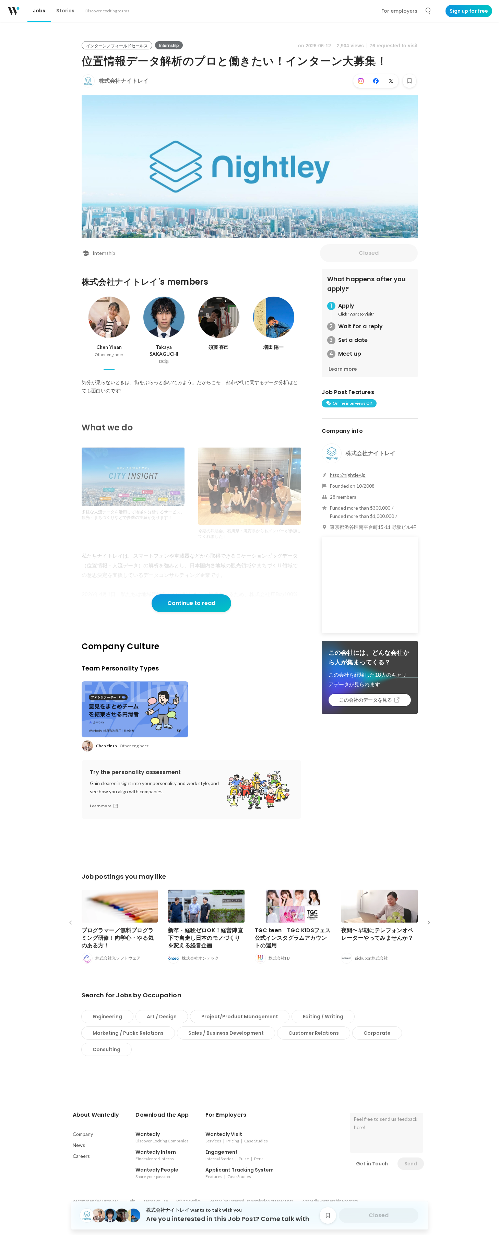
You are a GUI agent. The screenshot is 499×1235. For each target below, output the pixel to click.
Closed (369, 253)
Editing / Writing (323, 1016)
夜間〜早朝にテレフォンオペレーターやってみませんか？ (377, 934)
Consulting (106, 1049)
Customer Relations (313, 1033)
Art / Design (162, 1016)
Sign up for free (469, 11)
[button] (96, 1115)
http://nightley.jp (348, 475)
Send (410, 1163)
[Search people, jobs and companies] (428, 11)
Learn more (343, 369)
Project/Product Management (239, 1016)
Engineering (107, 1016)
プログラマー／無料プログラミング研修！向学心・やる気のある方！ (118, 937)
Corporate (377, 1033)
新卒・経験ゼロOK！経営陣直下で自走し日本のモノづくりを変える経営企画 (205, 937)
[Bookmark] (409, 81)
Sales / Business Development (226, 1033)
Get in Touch (372, 1163)
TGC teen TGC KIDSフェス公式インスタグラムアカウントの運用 (293, 937)
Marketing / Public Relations (128, 1033)
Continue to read (191, 603)
